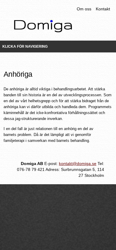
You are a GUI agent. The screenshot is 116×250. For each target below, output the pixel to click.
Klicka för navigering (25, 46)
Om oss (84, 9)
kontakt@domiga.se (77, 163)
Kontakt (103, 9)
